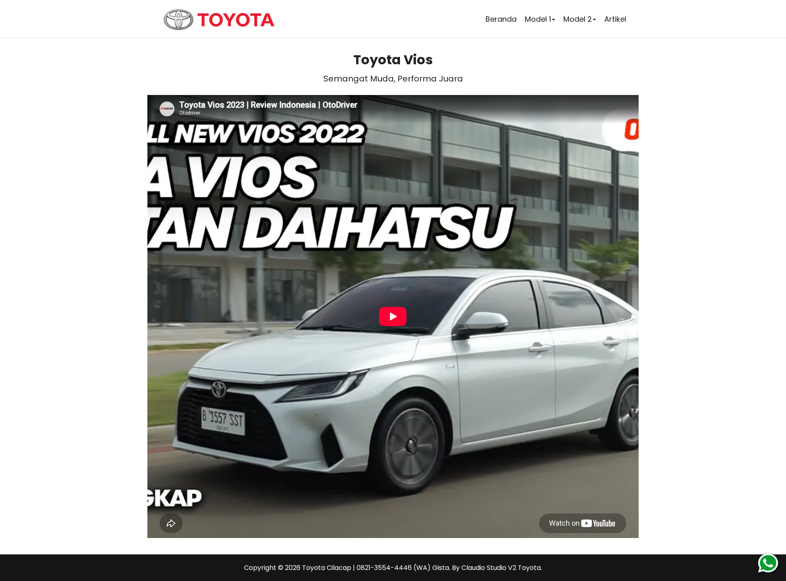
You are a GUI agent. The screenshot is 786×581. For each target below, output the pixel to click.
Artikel (615, 19)
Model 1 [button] (538, 19)
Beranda (501, 19)
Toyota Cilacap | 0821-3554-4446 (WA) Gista (375, 567)
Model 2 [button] (577, 19)
